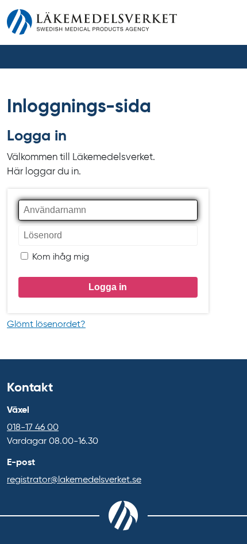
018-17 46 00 (33, 427)
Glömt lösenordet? (46, 324)
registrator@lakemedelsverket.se (74, 480)
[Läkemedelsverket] (92, 24)
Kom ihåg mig (59, 257)
